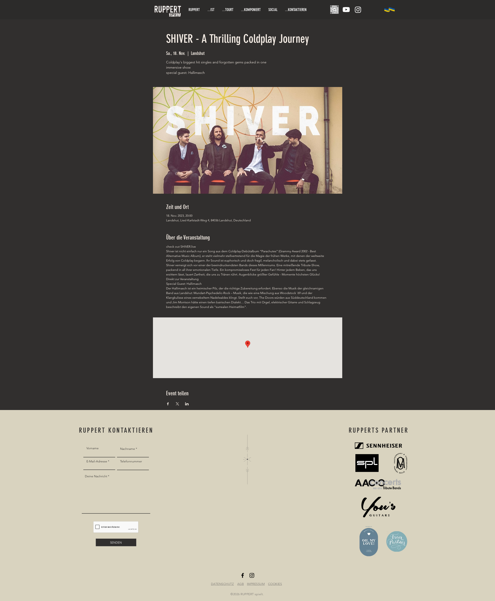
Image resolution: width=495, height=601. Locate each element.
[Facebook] (242, 575)
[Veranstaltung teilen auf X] (177, 403)
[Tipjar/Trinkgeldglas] (334, 9)
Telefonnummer (131, 461)
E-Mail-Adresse (96, 461)
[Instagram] (358, 9)
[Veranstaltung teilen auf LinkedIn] (187, 403)
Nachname (127, 448)
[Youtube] (346, 9)
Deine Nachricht (96, 476)
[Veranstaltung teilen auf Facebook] (168, 403)
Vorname (92, 448)
